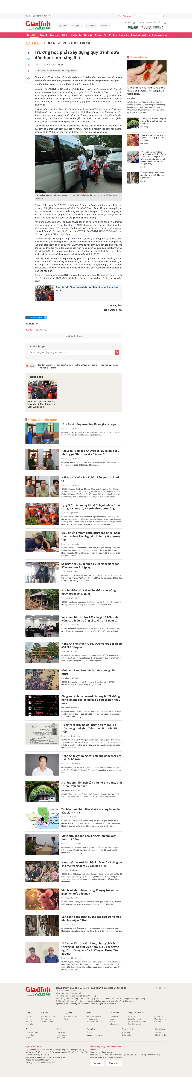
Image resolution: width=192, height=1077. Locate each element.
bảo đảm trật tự (64, 365)
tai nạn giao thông (48, 368)
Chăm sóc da (62, 1035)
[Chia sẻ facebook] (29, 53)
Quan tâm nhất (31, 330)
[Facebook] (125, 22)
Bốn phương (158, 35)
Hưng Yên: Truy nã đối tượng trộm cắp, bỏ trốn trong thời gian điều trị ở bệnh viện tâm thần (90, 728)
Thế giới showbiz (92, 1019)
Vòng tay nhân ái (129, 1029)
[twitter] (45, 317)
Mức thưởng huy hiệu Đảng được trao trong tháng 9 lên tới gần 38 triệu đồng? (146, 90)
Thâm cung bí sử (47, 1021)
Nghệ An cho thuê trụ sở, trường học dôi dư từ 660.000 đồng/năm (91, 645)
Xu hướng (131, 1016)
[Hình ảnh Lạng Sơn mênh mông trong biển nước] (42, 679)
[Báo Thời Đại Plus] (158, 27)
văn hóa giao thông (109, 365)
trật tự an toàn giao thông (85, 365)
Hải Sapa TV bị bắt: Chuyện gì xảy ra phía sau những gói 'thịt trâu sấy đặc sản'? (90, 452)
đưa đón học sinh (82, 238)
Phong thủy (29, 1035)
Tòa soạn (97, 1063)
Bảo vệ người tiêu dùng (137, 1021)
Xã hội (34, 35)
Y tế (64, 1021)
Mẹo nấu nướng (160, 1019)
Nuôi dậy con (46, 1019)
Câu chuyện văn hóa (93, 1016)
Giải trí (65, 35)
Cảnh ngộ (126, 1032)
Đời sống (62, 43)
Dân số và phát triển (140, 35)
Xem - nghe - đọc (92, 1021)
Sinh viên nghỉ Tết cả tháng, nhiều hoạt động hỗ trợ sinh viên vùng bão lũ (42, 404)
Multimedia (76, 35)
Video (112, 1019)
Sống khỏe (54, 35)
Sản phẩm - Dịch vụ (92, 35)
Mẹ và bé (106, 26)
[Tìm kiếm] (164, 16)
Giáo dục (73, 43)
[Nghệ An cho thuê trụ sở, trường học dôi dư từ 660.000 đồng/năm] (42, 652)
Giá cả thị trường (134, 1019)
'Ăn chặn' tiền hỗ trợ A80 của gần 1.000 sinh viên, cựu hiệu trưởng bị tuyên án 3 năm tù (89, 618)
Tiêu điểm (159, 1032)
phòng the (92, 26)
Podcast (113, 1021)
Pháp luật (85, 43)
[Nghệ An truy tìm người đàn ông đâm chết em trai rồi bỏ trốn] (42, 765)
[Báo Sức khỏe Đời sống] (133, 27)
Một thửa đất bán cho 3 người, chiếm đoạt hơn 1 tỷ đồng (89, 837)
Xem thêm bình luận (74, 336)
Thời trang (61, 1032)
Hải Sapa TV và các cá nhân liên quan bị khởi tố (90, 479)
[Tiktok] (134, 22)
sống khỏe (77, 26)
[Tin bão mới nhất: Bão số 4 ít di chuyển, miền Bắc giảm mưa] (42, 818)
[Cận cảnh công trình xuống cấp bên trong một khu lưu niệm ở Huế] (42, 925)
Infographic (114, 1024)
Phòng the (124, 35)
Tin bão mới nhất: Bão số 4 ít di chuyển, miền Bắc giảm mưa (90, 810)
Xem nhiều (138, 57)
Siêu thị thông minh (135, 1024)
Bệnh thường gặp (70, 1016)
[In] (29, 78)
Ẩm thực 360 (159, 1016)
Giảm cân (61, 1038)
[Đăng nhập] (165, 22)
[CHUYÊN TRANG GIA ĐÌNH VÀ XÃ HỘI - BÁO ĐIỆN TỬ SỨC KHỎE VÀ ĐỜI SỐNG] (38, 25)
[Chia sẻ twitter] (29, 59)
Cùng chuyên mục (42, 419)
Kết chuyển (126, 1035)
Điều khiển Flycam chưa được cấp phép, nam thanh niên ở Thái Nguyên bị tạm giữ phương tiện (90, 536)
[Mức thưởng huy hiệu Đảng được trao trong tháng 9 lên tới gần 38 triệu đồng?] (147, 72)
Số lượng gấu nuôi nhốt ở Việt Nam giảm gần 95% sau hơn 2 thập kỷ (90, 565)
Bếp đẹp (157, 1021)
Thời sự (51, 43)
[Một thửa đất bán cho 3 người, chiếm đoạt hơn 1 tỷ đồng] (42, 845)
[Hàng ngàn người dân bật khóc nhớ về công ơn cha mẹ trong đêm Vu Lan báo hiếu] (42, 871)
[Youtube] (129, 22)
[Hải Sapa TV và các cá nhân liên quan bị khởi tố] (42, 486)
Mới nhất (127, 16)
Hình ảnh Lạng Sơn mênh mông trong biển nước (88, 672)
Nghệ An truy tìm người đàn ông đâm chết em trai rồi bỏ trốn (91, 757)
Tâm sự (90, 1032)
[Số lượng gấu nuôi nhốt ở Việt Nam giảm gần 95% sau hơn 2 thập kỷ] (42, 573)
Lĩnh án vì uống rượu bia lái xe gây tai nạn (88, 424)
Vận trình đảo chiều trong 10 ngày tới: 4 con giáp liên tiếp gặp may (89, 892)
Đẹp (115, 35)
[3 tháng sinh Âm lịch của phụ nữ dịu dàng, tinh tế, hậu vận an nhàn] (42, 791)
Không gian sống (31, 1032)
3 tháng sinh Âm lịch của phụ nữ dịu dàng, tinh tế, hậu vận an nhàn (91, 784)
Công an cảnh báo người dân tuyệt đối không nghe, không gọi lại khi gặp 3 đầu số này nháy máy (90, 700)
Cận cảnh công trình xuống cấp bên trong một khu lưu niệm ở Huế (91, 918)
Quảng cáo (114, 1063)
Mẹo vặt (28, 1038)
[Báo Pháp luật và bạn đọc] (146, 28)
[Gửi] (117, 352)
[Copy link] (29, 65)
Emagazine (114, 1016)
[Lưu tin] (29, 71)
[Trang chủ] (27, 35)
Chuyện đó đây (161, 1035)
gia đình (63, 26)
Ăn (105, 35)
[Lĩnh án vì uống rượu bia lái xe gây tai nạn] (42, 433)
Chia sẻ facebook (36, 317)
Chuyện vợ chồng (48, 1016)
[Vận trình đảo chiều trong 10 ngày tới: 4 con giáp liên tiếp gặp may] (42, 899)
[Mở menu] (166, 35)
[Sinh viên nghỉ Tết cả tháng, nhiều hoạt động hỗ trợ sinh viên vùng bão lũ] (42, 389)
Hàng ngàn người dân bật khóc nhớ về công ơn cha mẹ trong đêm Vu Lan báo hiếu (91, 864)
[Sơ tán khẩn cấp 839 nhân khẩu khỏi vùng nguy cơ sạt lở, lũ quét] (42, 599)
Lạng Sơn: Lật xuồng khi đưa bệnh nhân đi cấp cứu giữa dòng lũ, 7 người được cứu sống (91, 506)
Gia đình (43, 35)
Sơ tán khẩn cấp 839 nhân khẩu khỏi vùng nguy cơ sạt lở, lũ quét (88, 592)
